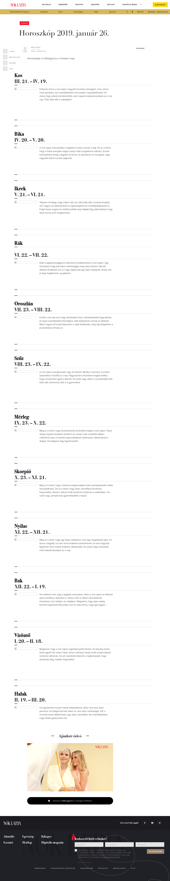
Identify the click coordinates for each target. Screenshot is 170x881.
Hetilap (111, 5)
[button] (141, 4)
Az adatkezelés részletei (110, 857)
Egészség (63, 5)
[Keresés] (127, 11)
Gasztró (95, 5)
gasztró (112, 12)
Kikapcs (79, 5)
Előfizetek (160, 5)
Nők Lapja (18, 5)
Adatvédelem (86, 868)
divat (61, 12)
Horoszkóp (24, 23)
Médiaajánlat (119, 868)
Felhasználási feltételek (63, 868)
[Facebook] (132, 11)
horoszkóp (140, 48)
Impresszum (40, 868)
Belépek (151, 12)
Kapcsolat (103, 868)
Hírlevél (140, 12)
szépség (43, 12)
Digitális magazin (131, 5)
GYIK (133, 868)
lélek (96, 12)
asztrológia (78, 12)
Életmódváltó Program (19, 12)
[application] (70, 767)
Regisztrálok (162, 12)
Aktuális (46, 5)
